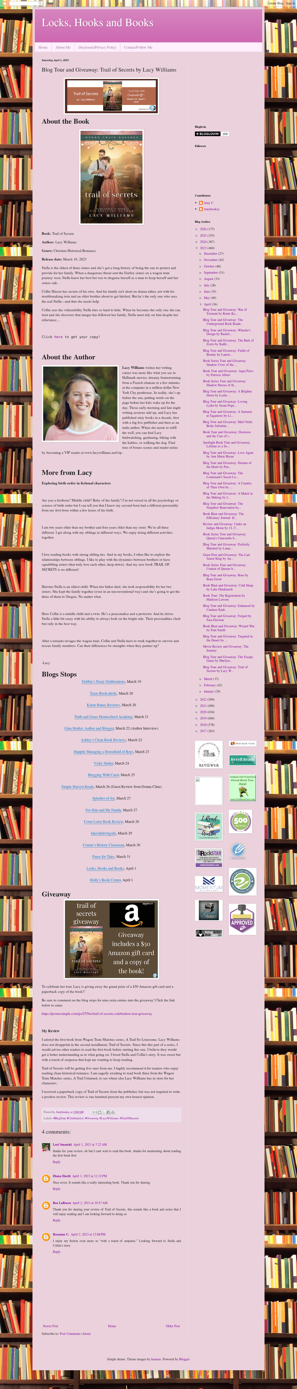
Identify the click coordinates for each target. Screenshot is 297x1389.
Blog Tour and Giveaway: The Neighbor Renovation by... (223, 505)
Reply (57, 1162)
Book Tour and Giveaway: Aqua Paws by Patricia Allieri (228, 373)
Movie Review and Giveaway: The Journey (226, 648)
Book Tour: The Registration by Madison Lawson (224, 597)
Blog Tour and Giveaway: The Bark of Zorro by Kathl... (228, 342)
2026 (203, 229)
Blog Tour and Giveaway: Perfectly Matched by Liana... (226, 546)
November (211, 259)
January (209, 691)
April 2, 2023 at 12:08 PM (88, 1234)
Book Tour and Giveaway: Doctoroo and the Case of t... (227, 434)
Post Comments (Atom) (75, 1333)
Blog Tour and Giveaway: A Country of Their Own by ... (227, 485)
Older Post (173, 1326)
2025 (203, 235)
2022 (203, 699)
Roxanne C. (61, 1234)
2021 (203, 705)
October (209, 266)
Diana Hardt (62, 1175)
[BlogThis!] (99, 1112)
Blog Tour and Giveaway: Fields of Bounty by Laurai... (226, 352)
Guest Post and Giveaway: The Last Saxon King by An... (226, 556)
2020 (203, 712)
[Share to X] (104, 1112)
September (211, 272)
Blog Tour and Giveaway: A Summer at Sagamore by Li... (227, 413)
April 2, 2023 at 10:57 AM (89, 1203)
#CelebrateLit (75, 1118)
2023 (203, 248)
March (208, 679)
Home (43, 47)
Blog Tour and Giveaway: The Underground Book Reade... (223, 321)
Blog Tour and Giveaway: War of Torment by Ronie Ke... (225, 311)
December (211, 253)
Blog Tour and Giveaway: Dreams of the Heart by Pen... (227, 465)
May (207, 297)
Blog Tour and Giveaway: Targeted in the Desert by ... (228, 638)
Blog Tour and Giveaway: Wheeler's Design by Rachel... (227, 332)
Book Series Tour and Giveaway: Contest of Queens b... (224, 567)
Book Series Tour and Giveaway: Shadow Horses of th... (224, 383)
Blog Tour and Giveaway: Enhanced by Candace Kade (229, 607)
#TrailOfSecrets (129, 1118)
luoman (156, 1359)
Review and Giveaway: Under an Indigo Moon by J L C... (224, 526)
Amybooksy (212, 209)
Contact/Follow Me (138, 47)
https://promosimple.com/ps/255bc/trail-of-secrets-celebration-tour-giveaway (97, 1013)
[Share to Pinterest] (112, 1112)
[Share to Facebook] (108, 1112)
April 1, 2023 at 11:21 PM (89, 1176)
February (210, 685)
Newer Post (50, 1326)
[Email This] (95, 1112)
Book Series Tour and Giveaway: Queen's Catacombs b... (224, 536)
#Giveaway (91, 1118)
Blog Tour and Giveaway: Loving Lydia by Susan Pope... (225, 403)
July (207, 285)
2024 (203, 241)
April (208, 304)
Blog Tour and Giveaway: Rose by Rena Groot (225, 577)
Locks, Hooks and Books (98, 21)
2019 (203, 718)
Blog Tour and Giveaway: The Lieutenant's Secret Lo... (223, 475)
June (207, 291)
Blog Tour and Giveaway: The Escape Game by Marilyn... (228, 659)
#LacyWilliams (109, 1118)
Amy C (208, 203)
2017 (203, 731)
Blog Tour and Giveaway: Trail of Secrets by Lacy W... (225, 669)
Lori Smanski (62, 1144)
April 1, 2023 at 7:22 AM (90, 1144)
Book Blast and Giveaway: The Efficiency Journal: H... (223, 515)
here (59, 337)
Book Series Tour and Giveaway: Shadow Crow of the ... (224, 362)
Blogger (184, 1359)
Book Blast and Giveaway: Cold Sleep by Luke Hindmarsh (228, 587)
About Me (63, 47)
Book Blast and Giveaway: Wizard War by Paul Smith (229, 628)
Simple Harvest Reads (77, 786)
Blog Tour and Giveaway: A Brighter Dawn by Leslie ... (227, 393)
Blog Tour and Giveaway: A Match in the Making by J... (228, 495)
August (209, 278)
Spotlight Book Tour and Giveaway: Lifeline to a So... (227, 444)
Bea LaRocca (62, 1202)
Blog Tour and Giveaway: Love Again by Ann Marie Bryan (228, 454)
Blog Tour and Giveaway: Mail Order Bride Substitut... (227, 424)
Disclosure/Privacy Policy (97, 47)
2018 (203, 724)
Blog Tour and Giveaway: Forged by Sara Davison (227, 618)
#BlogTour (59, 1118)
